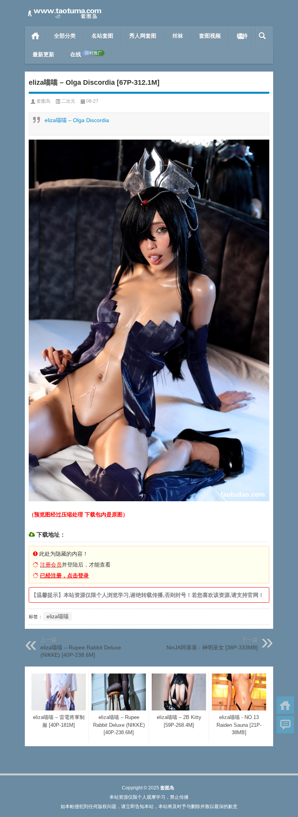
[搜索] (262, 35)
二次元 (68, 101)
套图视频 (210, 36)
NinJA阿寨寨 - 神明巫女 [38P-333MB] (212, 647)
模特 (242, 36)
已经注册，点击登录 (64, 575)
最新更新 (43, 54)
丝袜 (177, 36)
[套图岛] (63, 10)
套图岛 (43, 101)
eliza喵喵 (58, 616)
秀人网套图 (142, 36)
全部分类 (65, 36)
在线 (86, 54)
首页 (35, 35)
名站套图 (102, 36)
